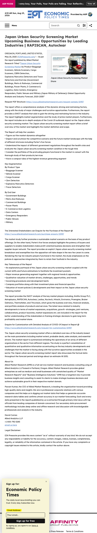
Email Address (13, 510)
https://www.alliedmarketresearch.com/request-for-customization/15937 (38, 328)
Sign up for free (25, 520)
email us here (11, 425)
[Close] (46, 481)
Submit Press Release (54, 531)
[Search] (78, 25)
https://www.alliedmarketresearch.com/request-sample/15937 (55, 102)
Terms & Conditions (74, 531)
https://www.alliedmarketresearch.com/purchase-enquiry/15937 (34, 234)
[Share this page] (90, 25)
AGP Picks (7, 4)
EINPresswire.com (26, 57)
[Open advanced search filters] (84, 25)
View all (91, 3)
